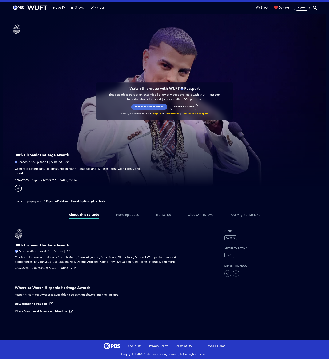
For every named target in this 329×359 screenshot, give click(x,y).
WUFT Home (216, 346)
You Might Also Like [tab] (245, 215)
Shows (79, 7)
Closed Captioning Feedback (88, 201)
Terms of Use (184, 346)
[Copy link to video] (236, 273)
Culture (230, 237)
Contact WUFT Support (195, 113)
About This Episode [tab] (84, 215)
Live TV (60, 7)
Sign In (302, 7)
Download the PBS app (31, 304)
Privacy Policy (158, 346)
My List (99, 7)
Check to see (172, 113)
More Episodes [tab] (127, 215)
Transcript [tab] (163, 215)
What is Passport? (184, 106)
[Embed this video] (227, 273)
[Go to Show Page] (169, 29)
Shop (264, 7)
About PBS (134, 346)
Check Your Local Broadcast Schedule (41, 311)
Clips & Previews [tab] (200, 215)
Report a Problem (57, 201)
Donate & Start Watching (149, 106)
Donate (284, 7)
